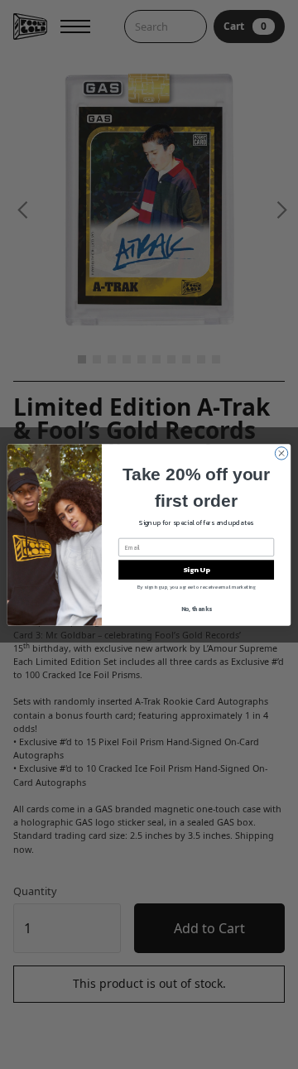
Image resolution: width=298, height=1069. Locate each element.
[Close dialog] (281, 452)
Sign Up (196, 569)
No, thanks (196, 608)
